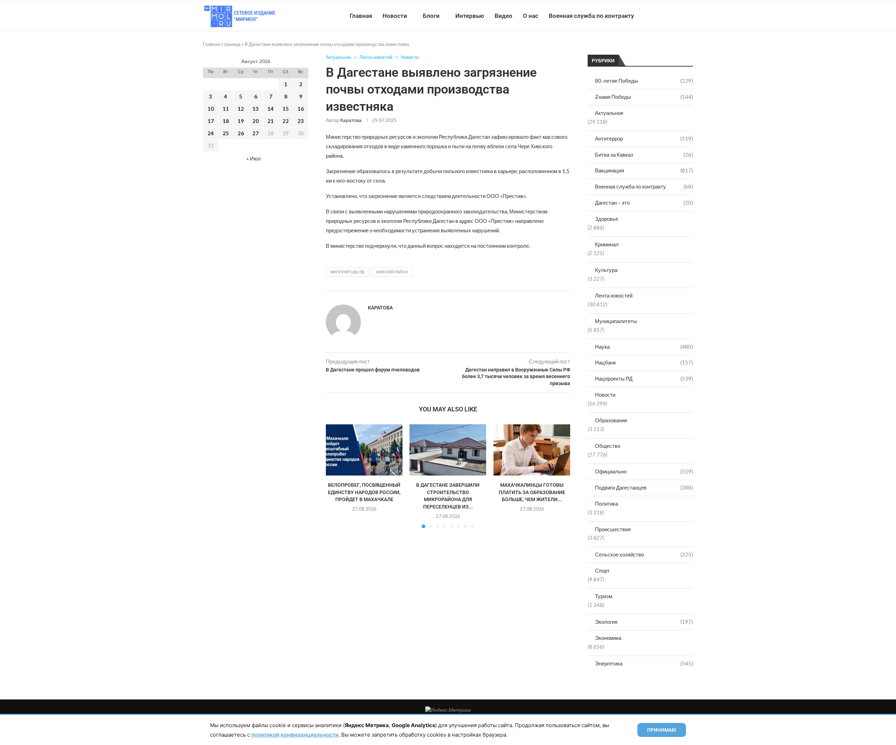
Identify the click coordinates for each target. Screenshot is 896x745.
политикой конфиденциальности (294, 734)
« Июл (253, 158)
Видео (503, 15)
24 (211, 133)
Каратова (351, 120)
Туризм (603, 596)
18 (226, 121)
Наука (644, 346)
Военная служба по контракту (591, 15)
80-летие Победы (644, 80)
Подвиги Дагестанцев (644, 487)
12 (241, 108)
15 (285, 108)
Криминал (607, 244)
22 (285, 121)
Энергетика (644, 663)
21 (270, 121)
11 (226, 108)
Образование (611, 420)
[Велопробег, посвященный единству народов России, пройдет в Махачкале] (364, 450)
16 (301, 108)
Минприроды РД (347, 271)
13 (255, 108)
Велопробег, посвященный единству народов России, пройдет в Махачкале (364, 492)
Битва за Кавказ (644, 154)
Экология (644, 621)
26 (241, 133)
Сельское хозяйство (644, 554)
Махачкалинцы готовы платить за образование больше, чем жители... (531, 492)
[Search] (689, 15)
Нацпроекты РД (644, 378)
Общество (607, 446)
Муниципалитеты (616, 321)
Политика (606, 503)
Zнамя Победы (644, 97)
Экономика (608, 638)
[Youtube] (657, 15)
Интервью (469, 15)
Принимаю (661, 730)
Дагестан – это (644, 202)
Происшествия (613, 529)
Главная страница (221, 44)
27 (255, 133)
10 (211, 108)
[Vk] (664, 15)
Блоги (431, 15)
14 (270, 108)
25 (226, 133)
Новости (395, 15)
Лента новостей (613, 295)
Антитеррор (644, 138)
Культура (606, 270)
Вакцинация (644, 170)
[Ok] (679, 15)
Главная (361, 15)
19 (241, 121)
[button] (335, 476)
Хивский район (392, 271)
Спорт (602, 570)
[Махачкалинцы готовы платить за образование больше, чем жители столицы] (531, 450)
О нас (530, 15)
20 (255, 121)
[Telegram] (671, 15)
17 (211, 121)
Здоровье (606, 219)
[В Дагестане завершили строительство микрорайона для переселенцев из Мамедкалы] (448, 450)
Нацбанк (644, 362)
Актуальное (609, 113)
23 (301, 121)
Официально (644, 471)
